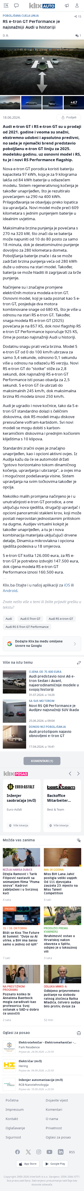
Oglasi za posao (58, 1137)
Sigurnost (13, 1137)
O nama (52, 1119)
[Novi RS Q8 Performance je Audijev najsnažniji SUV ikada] (14, 711)
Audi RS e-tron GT (61, 619)
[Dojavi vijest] (67, 5)
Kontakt (12, 1119)
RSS (72, 1152)
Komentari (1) (42, 761)
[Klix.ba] (42, 5)
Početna (12, 1100)
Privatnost (54, 1128)
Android (10, 590)
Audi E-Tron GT (30, 619)
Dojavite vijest (57, 1100)
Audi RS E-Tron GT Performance (27, 627)
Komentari (54, 1109)
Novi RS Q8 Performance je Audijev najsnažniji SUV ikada (54, 708)
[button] (70, 773)
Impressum (15, 1109)
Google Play (57, 1163)
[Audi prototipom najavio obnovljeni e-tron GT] (14, 737)
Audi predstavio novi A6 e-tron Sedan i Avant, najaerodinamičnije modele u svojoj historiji (54, 683)
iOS (67, 585)
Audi (9, 619)
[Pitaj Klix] (16, 5)
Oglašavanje (15, 1128)
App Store (30, 1163)
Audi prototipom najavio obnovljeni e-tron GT (50, 734)
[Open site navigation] (6, 5)
